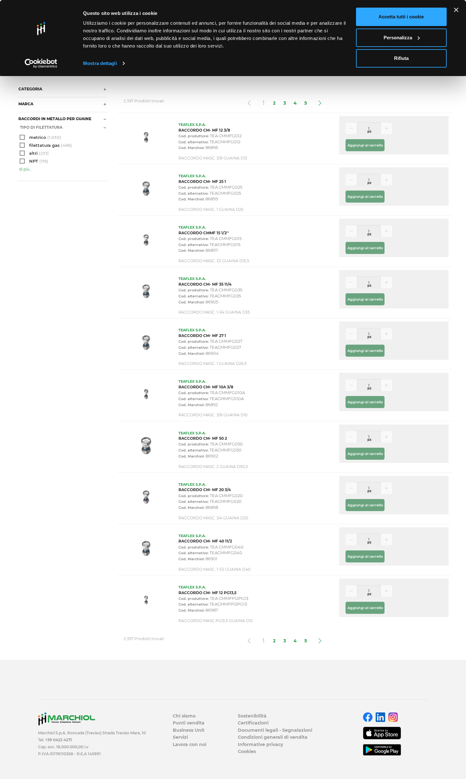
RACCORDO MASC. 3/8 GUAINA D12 (212, 158)
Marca (25, 103)
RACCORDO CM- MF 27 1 (202, 335)
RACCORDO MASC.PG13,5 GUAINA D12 (215, 620)
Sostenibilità (252, 716)
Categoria (29, 89)
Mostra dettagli (100, 63)
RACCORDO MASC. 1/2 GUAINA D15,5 (213, 260)
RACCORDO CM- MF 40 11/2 (205, 541)
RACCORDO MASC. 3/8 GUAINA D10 (213, 414)
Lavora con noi (189, 744)
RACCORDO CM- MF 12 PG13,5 (207, 592)
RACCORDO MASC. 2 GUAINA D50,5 (213, 466)
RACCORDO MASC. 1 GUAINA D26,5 (212, 363)
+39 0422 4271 (58, 739)
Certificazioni (253, 723)
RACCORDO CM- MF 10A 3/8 (205, 387)
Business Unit (188, 730)
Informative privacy (260, 744)
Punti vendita (188, 723)
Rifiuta (401, 58)
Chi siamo (184, 716)
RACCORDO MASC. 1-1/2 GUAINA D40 (214, 569)
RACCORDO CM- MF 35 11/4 (204, 284)
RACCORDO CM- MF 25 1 (202, 181)
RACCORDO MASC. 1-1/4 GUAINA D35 (214, 312)
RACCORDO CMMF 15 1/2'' (203, 232)
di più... (25, 169)
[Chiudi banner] (456, 10)
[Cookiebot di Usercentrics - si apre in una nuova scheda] (41, 63)
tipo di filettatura (40, 127)
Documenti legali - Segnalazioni (275, 730)
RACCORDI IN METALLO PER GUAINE (54, 118)
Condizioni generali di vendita (272, 737)
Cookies (247, 751)
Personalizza (398, 37)
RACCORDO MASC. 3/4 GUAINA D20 (213, 518)
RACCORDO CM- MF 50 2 (202, 438)
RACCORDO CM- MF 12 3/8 (204, 130)
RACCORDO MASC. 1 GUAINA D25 (210, 209)
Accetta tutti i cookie (401, 16)
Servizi (180, 737)
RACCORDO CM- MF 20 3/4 (204, 489)
